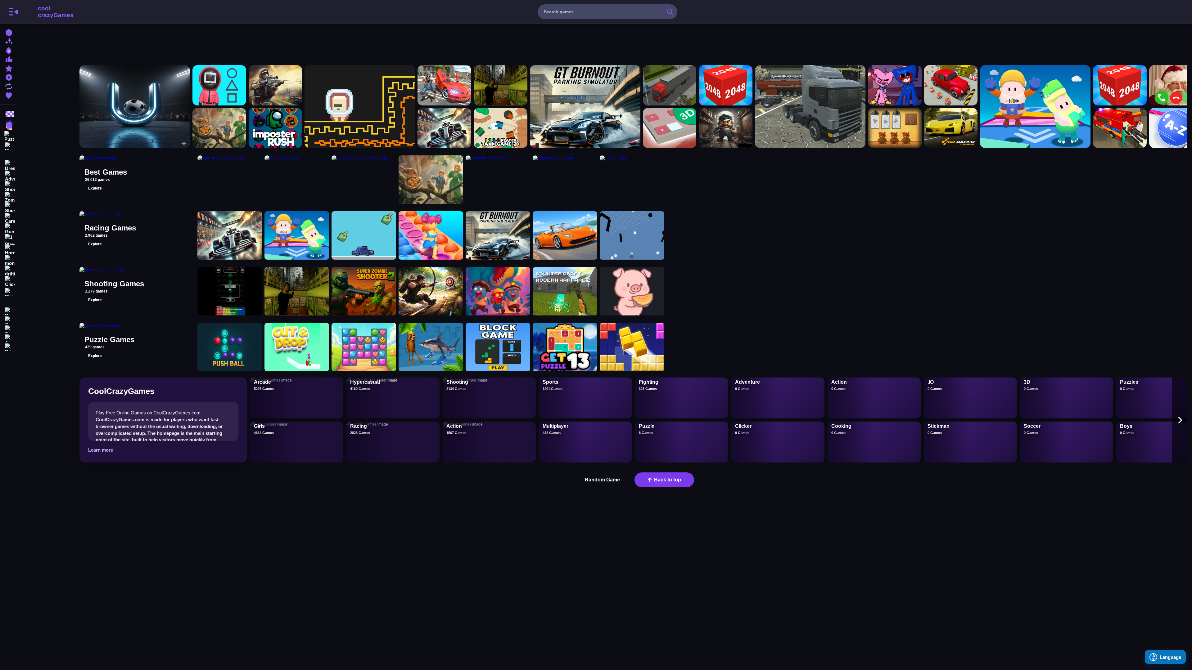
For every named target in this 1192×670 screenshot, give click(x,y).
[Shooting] (8, 186)
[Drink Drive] (364, 235)
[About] (8, 337)
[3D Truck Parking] (670, 85)
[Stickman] (8, 208)
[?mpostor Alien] (360, 106)
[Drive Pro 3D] (565, 235)
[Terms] (8, 328)
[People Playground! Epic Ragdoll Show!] (219, 128)
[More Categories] (8, 145)
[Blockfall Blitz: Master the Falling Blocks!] (498, 347)
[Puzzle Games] (8, 136)
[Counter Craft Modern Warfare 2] (565, 291)
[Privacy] (8, 346)
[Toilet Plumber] (725, 128)
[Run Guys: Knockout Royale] (1035, 106)
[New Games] (8, 40)
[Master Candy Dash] (364, 347)
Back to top (667, 479)
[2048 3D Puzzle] (670, 128)
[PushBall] (229, 347)
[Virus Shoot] (229, 291)
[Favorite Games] (8, 94)
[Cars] (8, 218)
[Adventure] (8, 176)
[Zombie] (8, 197)
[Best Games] (8, 49)
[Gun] (8, 229)
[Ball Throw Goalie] (134, 106)
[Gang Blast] (498, 291)
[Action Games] (8, 125)
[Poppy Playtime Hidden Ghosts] (895, 85)
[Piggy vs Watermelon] (632, 291)
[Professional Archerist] (431, 291)
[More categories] (1179, 419)
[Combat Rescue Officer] (275, 85)
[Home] (8, 31)
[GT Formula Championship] (444, 128)
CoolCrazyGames (47, 11)
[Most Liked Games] (8, 58)
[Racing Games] (8, 114)
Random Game (602, 479)
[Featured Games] (8, 67)
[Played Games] (8, 76)
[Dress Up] (8, 165)
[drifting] (8, 271)
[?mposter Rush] (275, 128)
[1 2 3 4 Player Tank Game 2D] (500, 128)
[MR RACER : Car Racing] (951, 128)
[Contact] (8, 319)
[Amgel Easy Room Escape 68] (895, 128)
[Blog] (8, 310)
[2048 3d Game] (725, 85)
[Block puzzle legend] (632, 347)
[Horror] (8, 250)
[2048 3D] (1120, 85)
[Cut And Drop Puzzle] (296, 347)
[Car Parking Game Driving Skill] (951, 85)
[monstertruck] (8, 260)
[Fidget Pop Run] (431, 235)
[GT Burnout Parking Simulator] (585, 106)
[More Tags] (8, 291)
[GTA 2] (444, 85)
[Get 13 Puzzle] (565, 347)
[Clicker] (8, 281)
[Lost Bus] (500, 85)
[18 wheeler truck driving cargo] (810, 106)
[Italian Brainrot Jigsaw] (431, 347)
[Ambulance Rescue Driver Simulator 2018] (1120, 128)
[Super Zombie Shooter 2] (364, 291)
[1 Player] (8, 239)
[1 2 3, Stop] (219, 85)
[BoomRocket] (632, 235)
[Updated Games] (8, 85)
